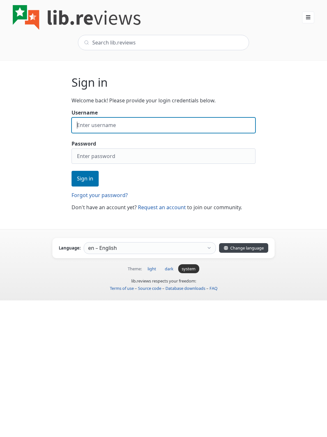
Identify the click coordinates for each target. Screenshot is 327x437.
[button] (308, 17)
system (188, 269)
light (152, 269)
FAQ (213, 288)
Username (85, 112)
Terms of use (122, 288)
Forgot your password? (100, 195)
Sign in (85, 178)
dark (169, 269)
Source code (149, 288)
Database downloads (185, 288)
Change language (246, 248)
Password (84, 143)
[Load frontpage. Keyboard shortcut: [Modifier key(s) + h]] (76, 17)
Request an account (162, 207)
